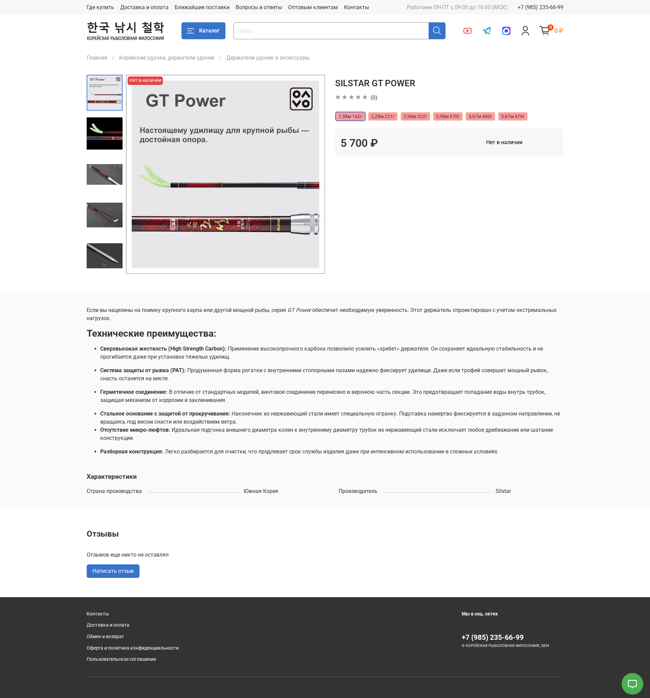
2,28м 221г (383, 116)
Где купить (100, 7)
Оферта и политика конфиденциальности (133, 648)
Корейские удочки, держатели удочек (167, 57)
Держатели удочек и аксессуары (267, 57)
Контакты (356, 7)
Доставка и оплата (144, 7)
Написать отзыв (113, 571)
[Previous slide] (139, 174)
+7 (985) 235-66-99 (540, 7)
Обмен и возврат (105, 636)
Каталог (209, 30)
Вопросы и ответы (259, 7)
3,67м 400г (480, 116)
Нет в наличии (504, 142)
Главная (97, 57)
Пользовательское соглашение (121, 659)
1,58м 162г (350, 116)
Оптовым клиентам (313, 7)
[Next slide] (104, 265)
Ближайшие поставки (202, 7)
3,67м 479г (513, 116)
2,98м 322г (415, 116)
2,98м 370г (448, 116)
